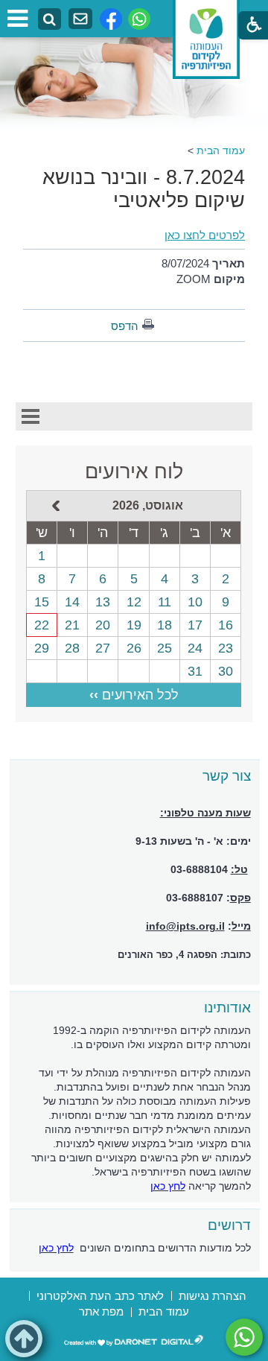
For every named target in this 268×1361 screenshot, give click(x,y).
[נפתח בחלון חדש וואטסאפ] (139, 19)
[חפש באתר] (49, 20)
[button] (23, 1338)
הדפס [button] (124, 326)
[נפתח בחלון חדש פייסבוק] (111, 19)
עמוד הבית (221, 150)
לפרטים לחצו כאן (205, 235)
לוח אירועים (134, 471)
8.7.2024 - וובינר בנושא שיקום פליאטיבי (143, 189)
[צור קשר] (80, 19)
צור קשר (226, 776)
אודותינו (227, 1007)
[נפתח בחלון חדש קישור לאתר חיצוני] (244, 1337)
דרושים (229, 1225)
